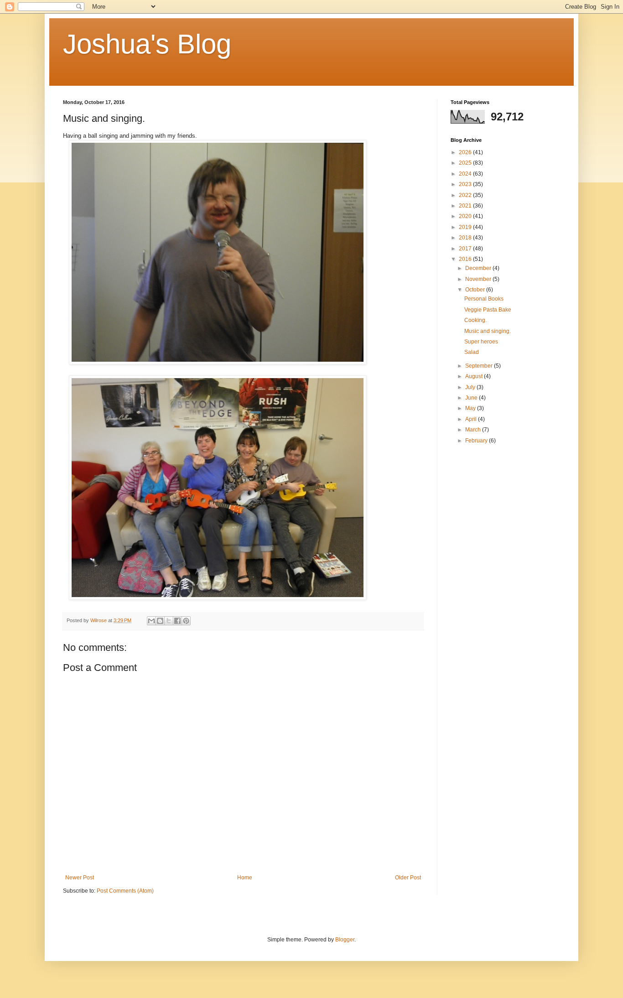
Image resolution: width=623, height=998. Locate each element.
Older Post (408, 877)
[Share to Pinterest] (186, 620)
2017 (466, 248)
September (479, 366)
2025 (466, 163)
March (473, 429)
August (474, 376)
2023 (466, 184)
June (472, 398)
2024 (466, 174)
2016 (466, 259)
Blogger (344, 939)
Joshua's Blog (147, 44)
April (471, 419)
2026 (466, 152)
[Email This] (151, 620)
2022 (466, 195)
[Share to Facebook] (177, 620)
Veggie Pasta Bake (487, 310)
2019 (466, 227)
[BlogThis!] (160, 620)
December (479, 268)
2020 (466, 216)
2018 (466, 237)
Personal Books (484, 299)
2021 (466, 206)
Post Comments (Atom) (125, 891)
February (477, 440)
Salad (471, 352)
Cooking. (475, 320)
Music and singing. (487, 331)
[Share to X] (168, 620)
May (471, 408)
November (479, 279)
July (471, 387)
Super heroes (481, 341)
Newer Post (79, 877)
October (475, 289)
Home (244, 877)
